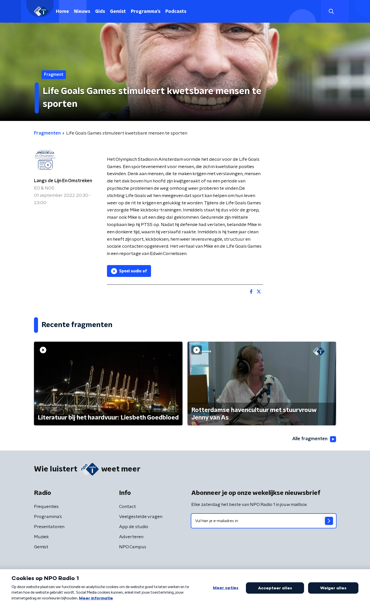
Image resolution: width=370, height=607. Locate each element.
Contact (127, 506)
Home (62, 11)
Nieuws (82, 11)
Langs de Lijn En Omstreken (63, 181)
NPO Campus (132, 547)
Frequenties (46, 506)
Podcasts (175, 11)
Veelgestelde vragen (140, 517)
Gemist (118, 11)
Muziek (41, 537)
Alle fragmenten (309, 439)
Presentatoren (49, 527)
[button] (331, 11)
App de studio (133, 527)
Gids (100, 11)
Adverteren (131, 537)
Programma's (145, 11)
